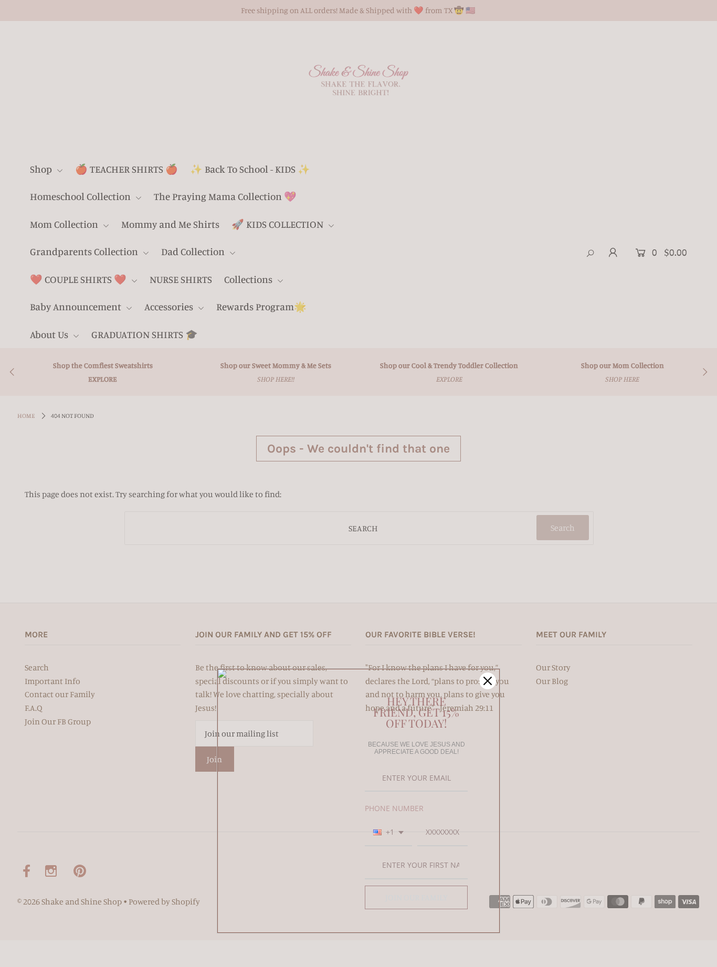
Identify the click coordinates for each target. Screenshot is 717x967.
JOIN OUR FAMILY (416, 897)
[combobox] (388, 832)
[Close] (487, 680)
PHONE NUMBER (394, 808)
